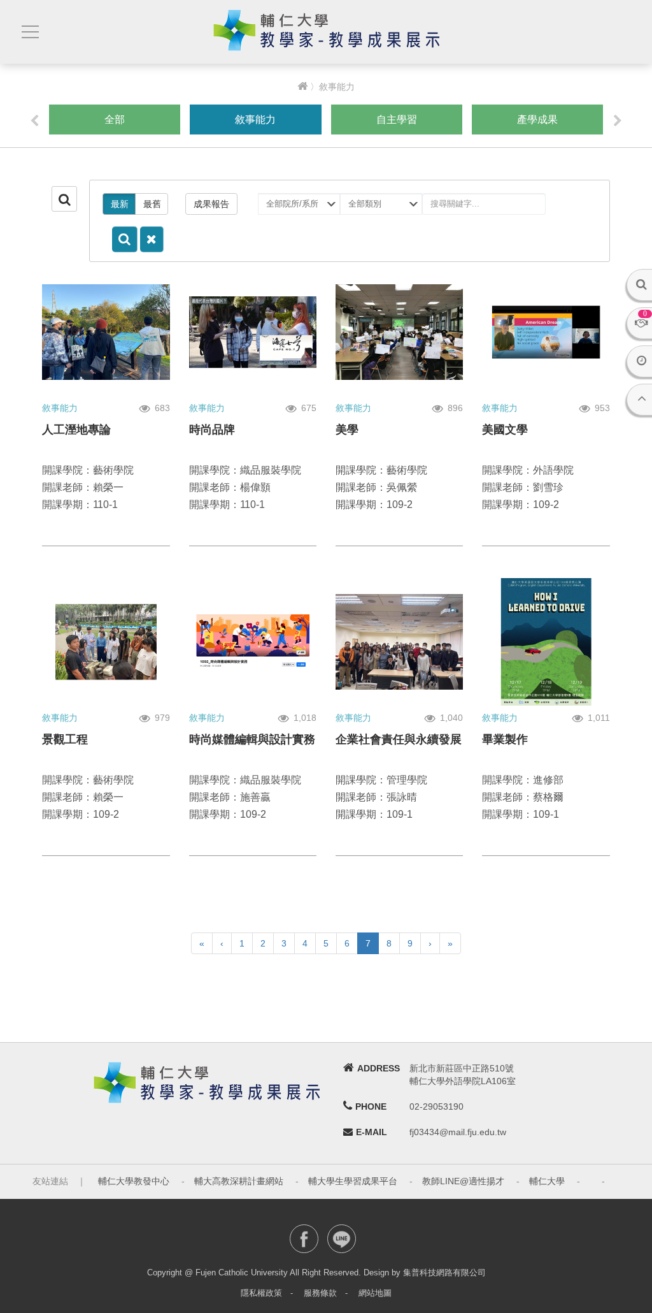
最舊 (152, 204)
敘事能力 (255, 119)
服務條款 (320, 1293)
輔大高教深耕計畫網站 (238, 1181)
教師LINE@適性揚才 (463, 1181)
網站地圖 (375, 1293)
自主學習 (396, 119)
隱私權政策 (261, 1293)
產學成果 (537, 119)
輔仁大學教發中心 (133, 1181)
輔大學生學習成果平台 (352, 1181)
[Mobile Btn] (29, 32)
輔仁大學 (547, 1181)
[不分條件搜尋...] (152, 239)
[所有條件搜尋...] (125, 239)
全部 (114, 119)
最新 (120, 204)
